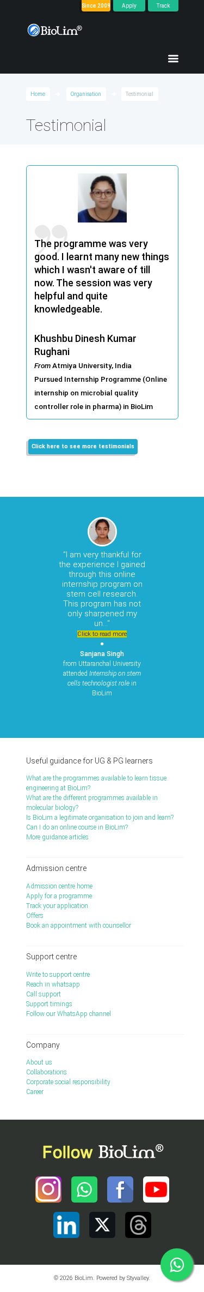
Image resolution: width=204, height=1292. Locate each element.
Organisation (86, 94)
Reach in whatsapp (53, 984)
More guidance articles (57, 837)
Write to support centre (58, 974)
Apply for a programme (59, 896)
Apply (129, 6)
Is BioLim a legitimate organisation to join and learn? (100, 817)
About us (39, 1062)
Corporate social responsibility (68, 1082)
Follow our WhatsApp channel (68, 1014)
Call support (43, 994)
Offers (35, 916)
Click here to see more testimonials (83, 446)
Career (35, 1092)
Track (163, 6)
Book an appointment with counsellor (78, 925)
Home (37, 94)
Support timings (49, 1004)
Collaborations (46, 1072)
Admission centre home (59, 886)
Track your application (57, 906)
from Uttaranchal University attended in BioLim (102, 673)
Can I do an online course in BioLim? (77, 827)
